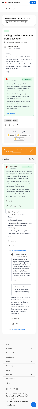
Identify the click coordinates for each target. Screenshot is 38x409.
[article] (19, 186)
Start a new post (16, 152)
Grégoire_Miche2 (13, 46)
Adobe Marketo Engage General (10, 8)
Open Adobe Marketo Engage (18, 22)
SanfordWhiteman (21, 254)
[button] (10, 42)
